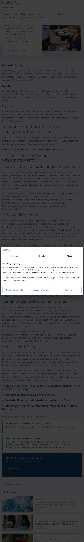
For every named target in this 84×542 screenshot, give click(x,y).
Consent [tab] (14, 256)
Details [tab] (42, 256)
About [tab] (69, 256)
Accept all (68, 290)
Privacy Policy (20, 280)
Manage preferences (41, 290)
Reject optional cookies (15, 290)
